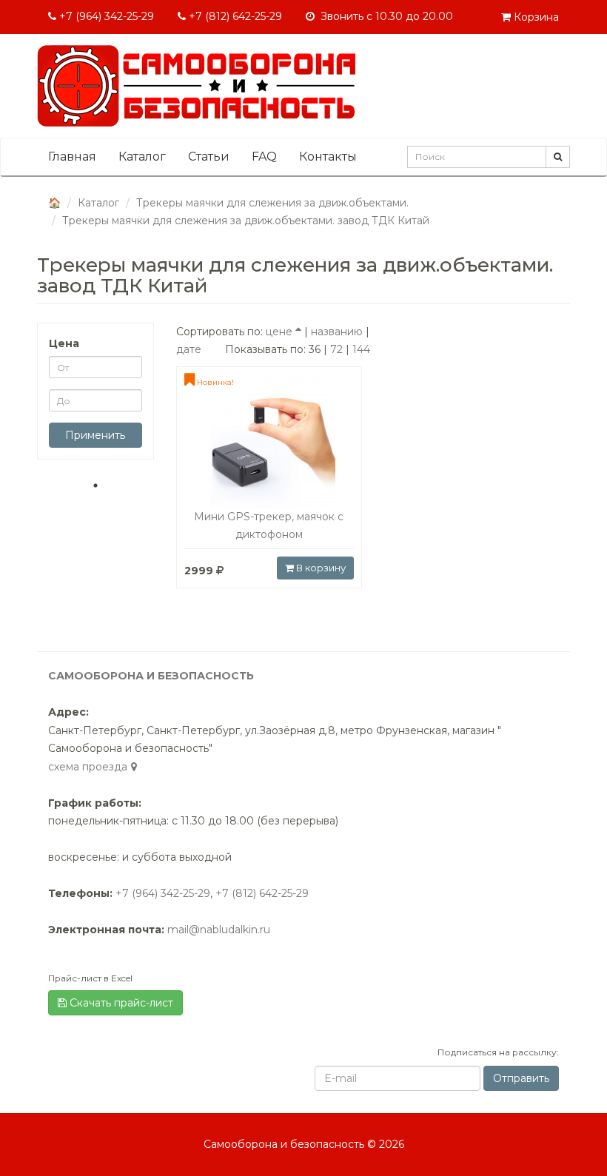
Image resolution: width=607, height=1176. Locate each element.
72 (336, 349)
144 (361, 349)
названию (337, 331)
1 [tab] (95, 485)
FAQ (264, 156)
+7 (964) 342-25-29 (105, 16)
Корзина (535, 17)
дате (188, 349)
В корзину (320, 568)
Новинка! (214, 382)
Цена (64, 343)
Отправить (521, 1078)
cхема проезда (87, 766)
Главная (72, 156)
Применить (95, 435)
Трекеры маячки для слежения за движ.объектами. (272, 202)
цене (279, 331)
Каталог (142, 156)
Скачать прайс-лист (120, 1002)
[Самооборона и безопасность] (196, 86)
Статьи (208, 156)
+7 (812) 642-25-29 (234, 16)
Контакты (328, 156)
